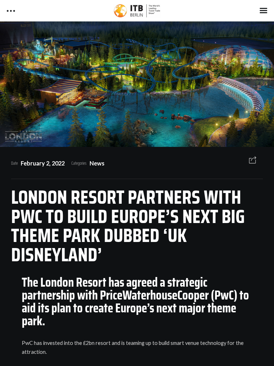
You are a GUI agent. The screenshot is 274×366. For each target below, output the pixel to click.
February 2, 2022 (43, 163)
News (97, 163)
